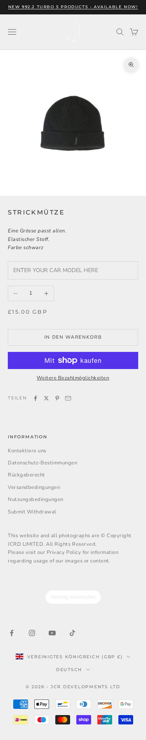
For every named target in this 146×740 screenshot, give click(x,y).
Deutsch (69, 669)
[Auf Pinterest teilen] (57, 398)
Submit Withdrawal (32, 511)
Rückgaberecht (26, 474)
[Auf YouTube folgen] (52, 633)
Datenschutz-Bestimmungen (42, 462)
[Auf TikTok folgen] (72, 633)
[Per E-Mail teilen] (68, 398)
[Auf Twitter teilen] (46, 398)
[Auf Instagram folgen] (32, 633)
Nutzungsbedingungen (35, 499)
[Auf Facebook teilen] (35, 398)
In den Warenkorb (73, 337)
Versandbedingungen (34, 487)
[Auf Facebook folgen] (12, 633)
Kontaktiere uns (27, 450)
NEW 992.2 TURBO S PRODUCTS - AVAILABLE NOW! (73, 6)
